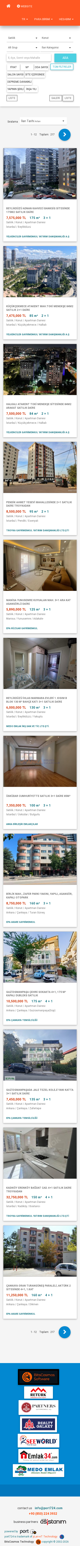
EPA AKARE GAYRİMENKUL (20, 921)
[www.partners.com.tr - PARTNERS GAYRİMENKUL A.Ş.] (38, 1407)
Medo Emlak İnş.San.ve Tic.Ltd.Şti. (27, 726)
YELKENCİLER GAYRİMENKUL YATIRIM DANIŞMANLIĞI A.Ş (37, 236)
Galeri (55, 98)
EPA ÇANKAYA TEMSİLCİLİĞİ (21, 1020)
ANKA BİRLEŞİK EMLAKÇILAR (22, 824)
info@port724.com (49, 1508)
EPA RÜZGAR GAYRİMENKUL (22, 628)
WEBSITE (26, 6)
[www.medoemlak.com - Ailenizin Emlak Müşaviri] (38, 1470)
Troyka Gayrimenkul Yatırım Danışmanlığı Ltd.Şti (37, 530)
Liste (12, 98)
